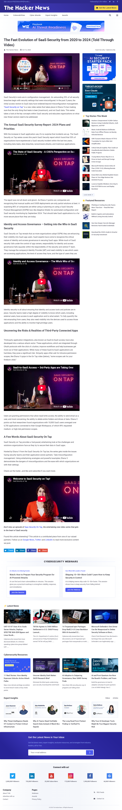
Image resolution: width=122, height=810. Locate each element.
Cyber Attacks (35, 15)
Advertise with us (8, 796)
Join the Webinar (73, 590)
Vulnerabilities (19, 15)
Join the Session (17, 592)
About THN (6, 793)
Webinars (35, 793)
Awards (65, 15)
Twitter (38, 540)
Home (6, 15)
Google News (28, 540)
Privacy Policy (36, 799)
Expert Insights (51, 15)
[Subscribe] (89, 752)
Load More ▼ (88, 195)
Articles (115, 698)
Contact (5, 799)
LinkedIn (49, 540)
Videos (107, 698)
